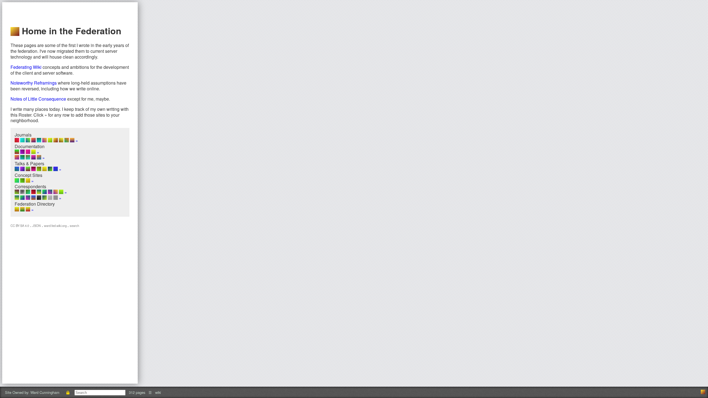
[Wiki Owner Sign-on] (68, 392)
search (74, 225)
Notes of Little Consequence (38, 99)
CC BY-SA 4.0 (20, 225)
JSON (36, 225)
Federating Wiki (26, 67)
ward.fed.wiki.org (55, 225)
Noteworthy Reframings (34, 83)
